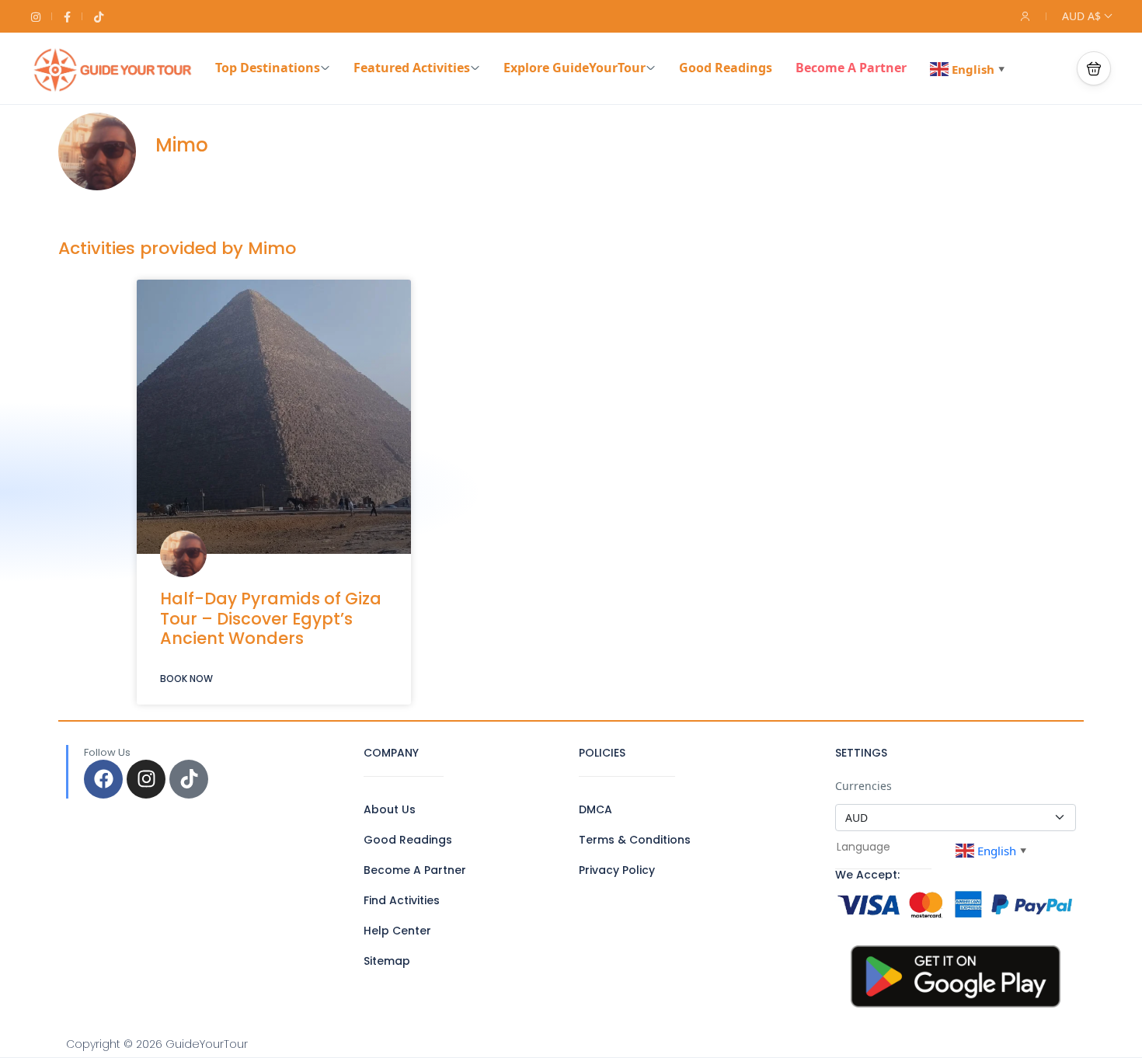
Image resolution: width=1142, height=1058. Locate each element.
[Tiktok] (188, 779)
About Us (390, 809)
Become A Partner (851, 67)
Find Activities (402, 900)
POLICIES (602, 752)
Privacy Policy (617, 870)
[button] (1094, 68)
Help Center (397, 930)
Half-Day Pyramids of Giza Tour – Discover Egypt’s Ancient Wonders (270, 618)
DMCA (595, 809)
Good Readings (725, 67)
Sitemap (387, 961)
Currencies (863, 785)
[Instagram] (146, 779)
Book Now (186, 678)
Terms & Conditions (635, 839)
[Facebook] (103, 779)
